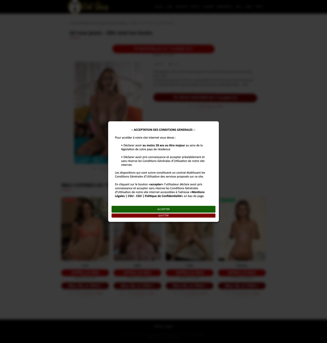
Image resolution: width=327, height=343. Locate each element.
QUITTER (163, 215)
